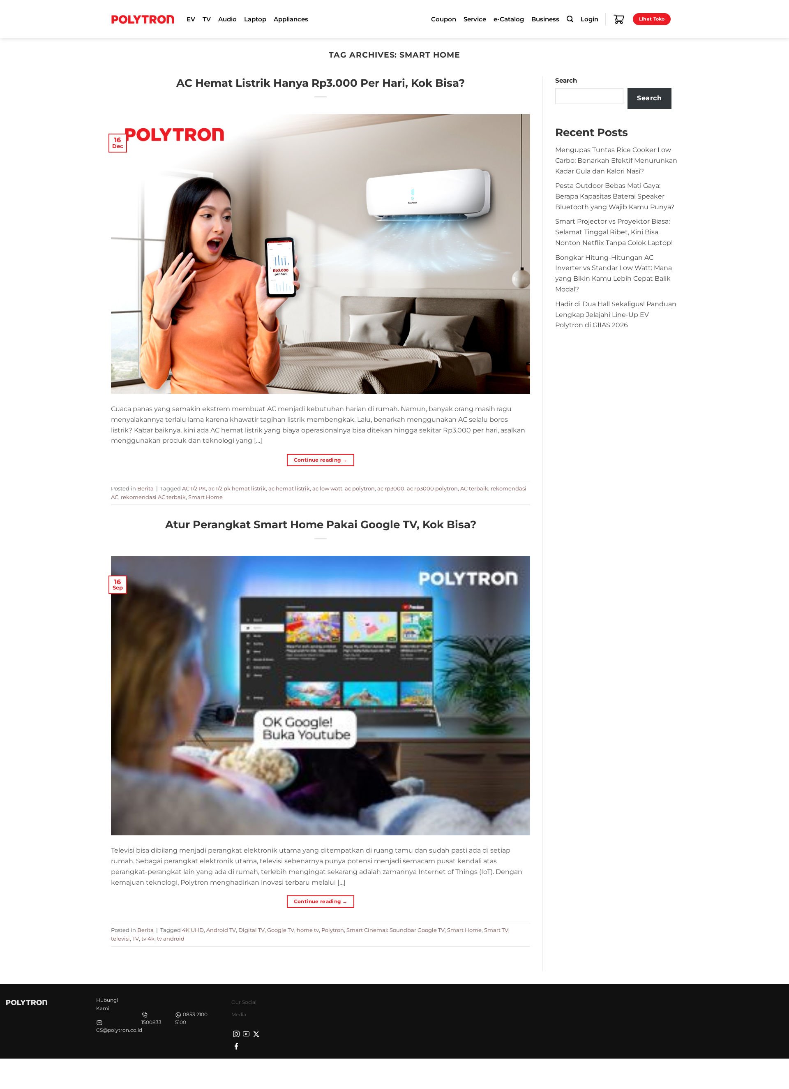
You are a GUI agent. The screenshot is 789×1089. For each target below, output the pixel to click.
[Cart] (618, 19)
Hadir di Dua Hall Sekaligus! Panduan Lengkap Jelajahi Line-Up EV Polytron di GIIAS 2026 (615, 314)
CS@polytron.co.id (119, 1030)
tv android (171, 938)
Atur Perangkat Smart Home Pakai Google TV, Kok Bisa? (320, 524)
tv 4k (148, 938)
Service (475, 19)
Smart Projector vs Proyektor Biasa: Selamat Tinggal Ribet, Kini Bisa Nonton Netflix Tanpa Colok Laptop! (614, 232)
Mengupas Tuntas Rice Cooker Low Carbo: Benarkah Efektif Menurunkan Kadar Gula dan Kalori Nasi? (616, 160)
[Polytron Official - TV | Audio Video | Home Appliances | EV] (142, 18)
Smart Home (205, 497)
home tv (308, 930)
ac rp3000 (390, 488)
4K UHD (193, 930)
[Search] (570, 19)
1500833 (151, 1022)
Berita (145, 488)
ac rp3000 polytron (432, 488)
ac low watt (327, 488)
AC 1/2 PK (194, 488)
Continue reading (321, 460)
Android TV (221, 930)
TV (135, 938)
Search (566, 80)
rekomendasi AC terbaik (153, 497)
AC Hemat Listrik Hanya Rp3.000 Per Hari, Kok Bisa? (320, 82)
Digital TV (251, 930)
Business (545, 19)
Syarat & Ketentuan (600, 1072)
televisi (120, 938)
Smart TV (496, 930)
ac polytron (360, 488)
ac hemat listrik (289, 488)
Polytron (332, 930)
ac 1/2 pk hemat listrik (237, 488)
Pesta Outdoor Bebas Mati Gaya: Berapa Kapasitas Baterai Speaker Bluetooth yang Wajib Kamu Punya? (614, 196)
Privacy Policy (549, 1072)
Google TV (280, 930)
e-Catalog (509, 19)
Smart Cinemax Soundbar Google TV (395, 930)
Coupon (443, 19)
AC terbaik (474, 488)
